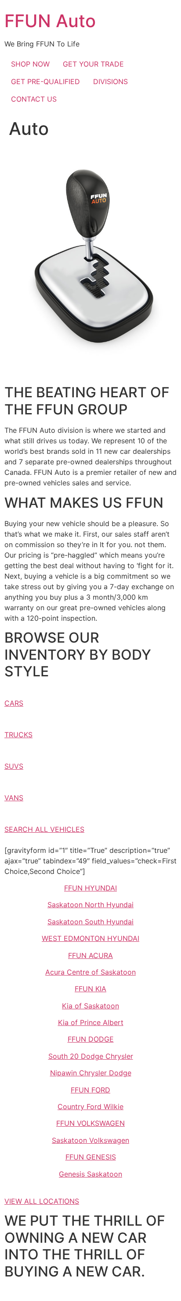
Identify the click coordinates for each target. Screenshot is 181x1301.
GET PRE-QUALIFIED (45, 81)
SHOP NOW (30, 64)
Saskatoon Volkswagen (90, 1140)
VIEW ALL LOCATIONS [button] (41, 1201)
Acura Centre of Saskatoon (90, 972)
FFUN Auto (50, 21)
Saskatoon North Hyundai (90, 904)
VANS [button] (13, 797)
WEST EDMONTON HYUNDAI (90, 938)
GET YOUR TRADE (93, 64)
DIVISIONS (110, 81)
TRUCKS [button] (18, 734)
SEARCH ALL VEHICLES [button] (44, 829)
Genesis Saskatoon (90, 1174)
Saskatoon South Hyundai (90, 921)
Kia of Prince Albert (90, 1022)
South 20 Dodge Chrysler (90, 1056)
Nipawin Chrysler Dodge (90, 1072)
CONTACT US (34, 99)
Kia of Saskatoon (90, 1005)
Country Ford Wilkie (90, 1106)
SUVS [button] (13, 766)
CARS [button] (13, 703)
